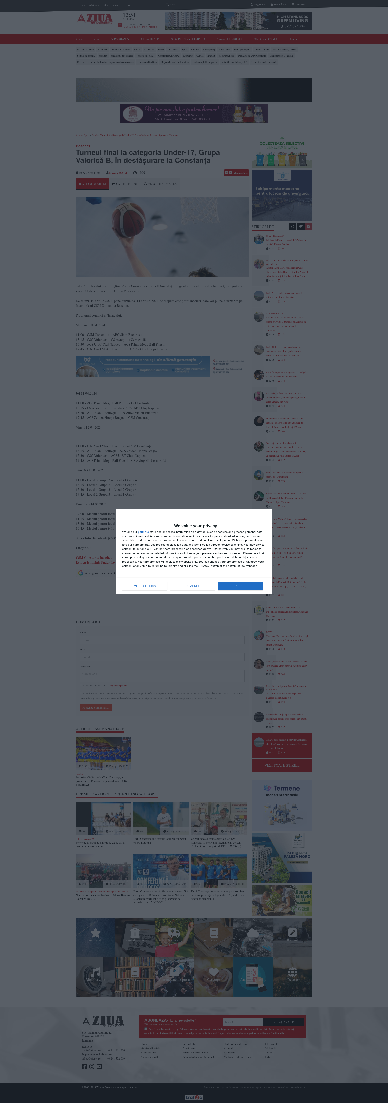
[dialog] (194, 551)
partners (143, 531)
